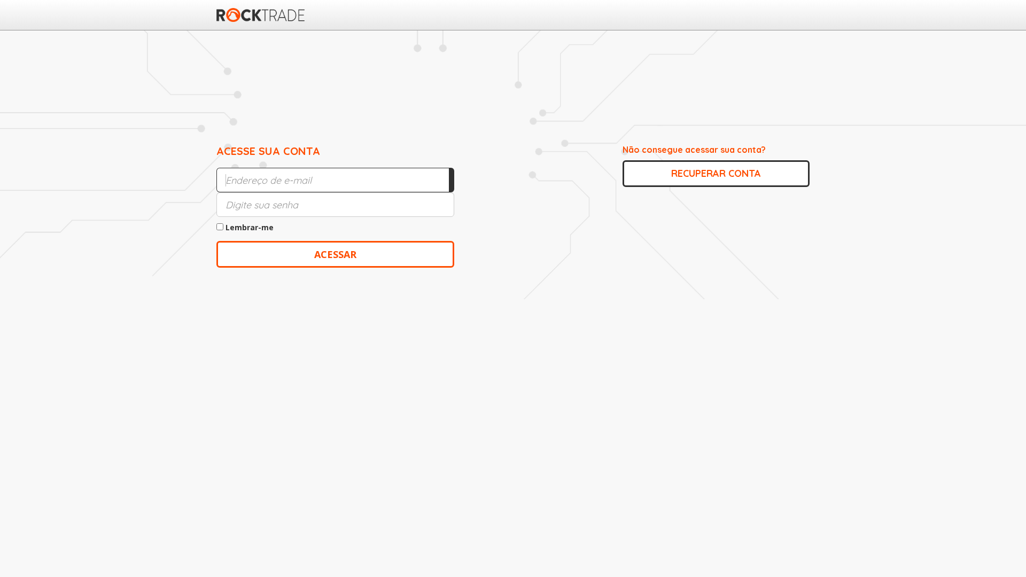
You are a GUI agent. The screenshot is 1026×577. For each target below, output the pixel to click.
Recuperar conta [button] (716, 173)
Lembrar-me (248, 227)
